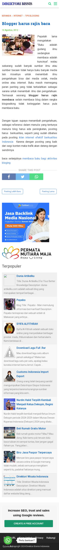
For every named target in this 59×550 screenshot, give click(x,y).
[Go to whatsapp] (8, 540)
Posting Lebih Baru (12, 191)
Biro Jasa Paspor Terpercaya (34, 452)
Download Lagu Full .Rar (31, 347)
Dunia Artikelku (25, 276)
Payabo (21, 300)
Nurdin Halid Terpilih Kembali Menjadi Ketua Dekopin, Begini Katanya (35, 404)
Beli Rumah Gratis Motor (31, 428)
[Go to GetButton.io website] (8, 547)
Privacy (39, 538)
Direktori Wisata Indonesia (32, 476)
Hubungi (50, 538)
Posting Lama (48, 191)
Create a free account (29, 523)
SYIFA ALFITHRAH (27, 323)
